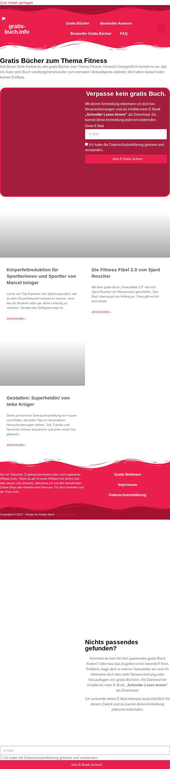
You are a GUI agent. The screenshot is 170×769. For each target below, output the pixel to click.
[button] (161, 28)
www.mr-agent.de (65, 514)
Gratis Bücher (77, 23)
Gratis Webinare (127, 474)
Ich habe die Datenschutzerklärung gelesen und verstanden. (51, 758)
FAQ (124, 33)
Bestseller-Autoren (116, 23)
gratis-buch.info (17, 29)
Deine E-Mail (94, 126)
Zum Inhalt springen (16, 2)
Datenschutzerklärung (127, 495)
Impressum (127, 485)
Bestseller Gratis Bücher (90, 33)
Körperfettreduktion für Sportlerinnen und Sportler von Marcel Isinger (41, 276)
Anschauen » (16, 318)
